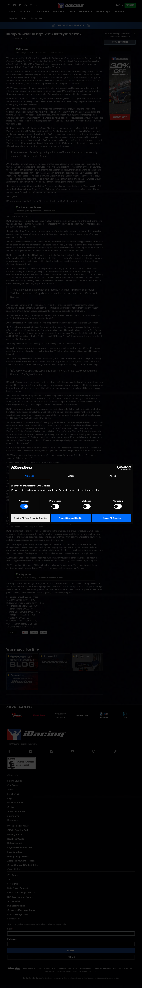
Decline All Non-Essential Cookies (30, 518)
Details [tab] (71, 476)
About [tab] (113, 476)
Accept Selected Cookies (71, 518)
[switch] (55, 506)
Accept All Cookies (111, 518)
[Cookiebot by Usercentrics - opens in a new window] (119, 468)
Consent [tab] (29, 476)
